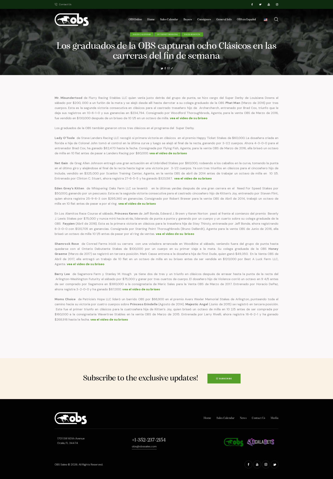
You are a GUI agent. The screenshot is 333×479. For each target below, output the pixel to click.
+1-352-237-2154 (148, 440)
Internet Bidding (167, 35)
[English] (265, 21)
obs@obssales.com (144, 446)
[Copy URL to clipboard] (172, 68)
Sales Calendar (142, 35)
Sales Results (192, 35)
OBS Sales (61, 464)
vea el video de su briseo (189, 118)
